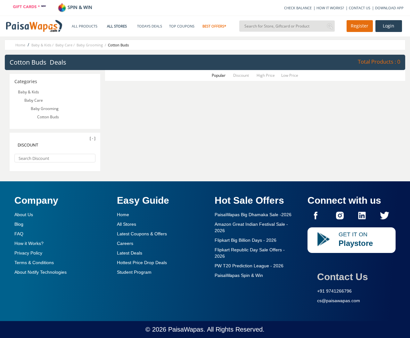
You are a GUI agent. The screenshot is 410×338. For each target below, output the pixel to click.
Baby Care (33, 100)
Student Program (134, 272)
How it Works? (29, 243)
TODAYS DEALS (149, 26)
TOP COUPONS (181, 26)
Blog (18, 224)
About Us (23, 214)
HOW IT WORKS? (330, 7)
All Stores (126, 224)
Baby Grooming (45, 108)
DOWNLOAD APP (389, 7)
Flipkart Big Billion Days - (245, 240)
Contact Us (342, 276)
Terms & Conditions (34, 262)
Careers (125, 243)
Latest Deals (129, 252)
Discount (241, 75)
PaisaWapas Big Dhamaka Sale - (253, 214)
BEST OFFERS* (214, 26)
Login (388, 26)
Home (123, 214)
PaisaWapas (185, 329)
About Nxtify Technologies (40, 272)
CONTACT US (359, 7)
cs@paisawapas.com (338, 300)
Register (359, 26)
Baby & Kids (28, 92)
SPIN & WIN (79, 7)
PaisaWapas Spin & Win (239, 275)
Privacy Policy (28, 252)
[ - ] (92, 138)
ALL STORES (117, 26)
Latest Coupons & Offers (142, 233)
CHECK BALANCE (298, 7)
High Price (266, 75)
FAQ (18, 233)
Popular (219, 75)
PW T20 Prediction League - (249, 265)
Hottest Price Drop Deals (142, 262)
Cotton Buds (48, 117)
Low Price (289, 75)
